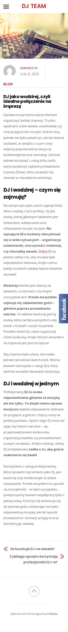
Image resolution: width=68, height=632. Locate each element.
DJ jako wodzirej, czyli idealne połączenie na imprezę (27, 101)
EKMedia (52, 613)
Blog (8, 84)
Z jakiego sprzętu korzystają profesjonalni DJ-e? (34, 559)
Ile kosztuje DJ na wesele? (32, 548)
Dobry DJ (45, 251)
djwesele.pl (29, 68)
